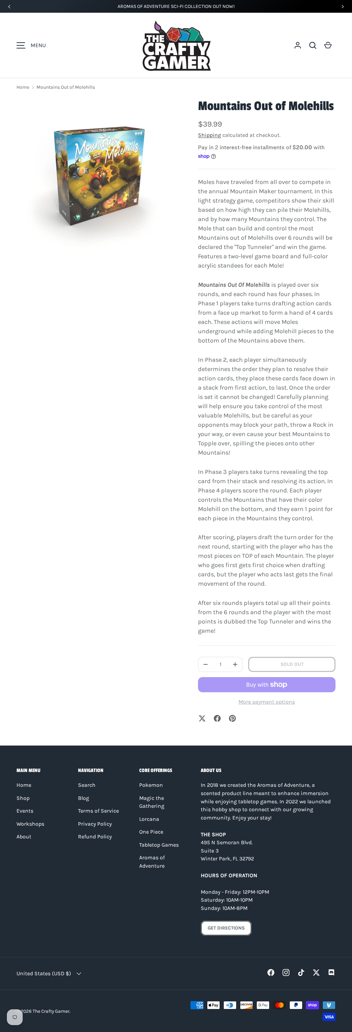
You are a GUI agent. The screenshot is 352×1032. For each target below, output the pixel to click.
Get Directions (226, 928)
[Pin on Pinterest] (232, 718)
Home (22, 87)
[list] (96, 177)
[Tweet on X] (202, 718)
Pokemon (151, 785)
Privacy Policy (95, 824)
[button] (312, 45)
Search (87, 785)
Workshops (30, 824)
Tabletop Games (159, 845)
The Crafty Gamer (51, 1011)
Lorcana (149, 819)
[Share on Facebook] (217, 718)
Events (24, 811)
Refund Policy (95, 837)
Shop (23, 798)
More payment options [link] (267, 701)
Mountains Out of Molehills (65, 87)
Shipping (209, 135)
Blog (83, 798)
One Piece (151, 832)
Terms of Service (98, 811)
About (23, 837)
